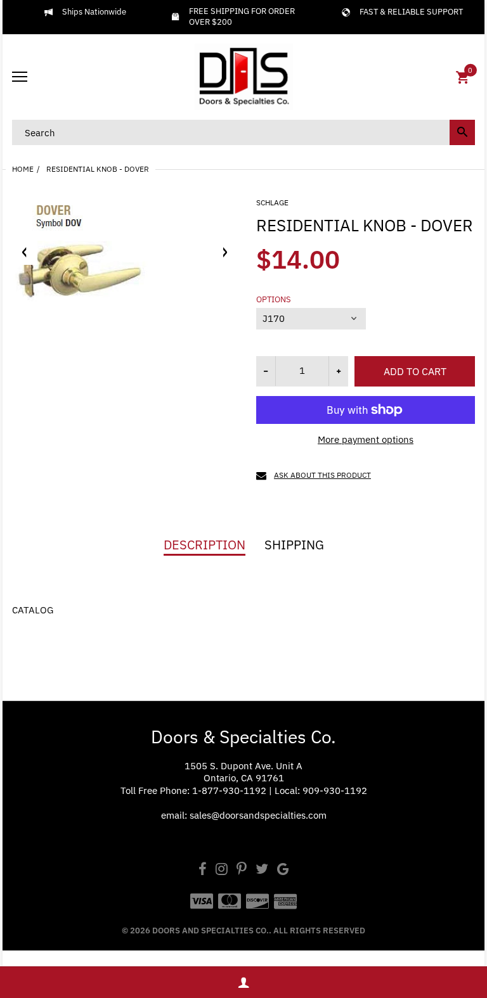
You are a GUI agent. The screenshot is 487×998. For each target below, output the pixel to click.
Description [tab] (204, 545)
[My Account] (243, 982)
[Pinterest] (242, 870)
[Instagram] (222, 870)
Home (23, 169)
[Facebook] (202, 870)
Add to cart (415, 371)
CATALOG (32, 610)
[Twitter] (262, 870)
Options (273, 300)
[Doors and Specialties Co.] (243, 77)
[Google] (283, 870)
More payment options (365, 439)
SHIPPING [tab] (294, 545)
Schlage (272, 202)
